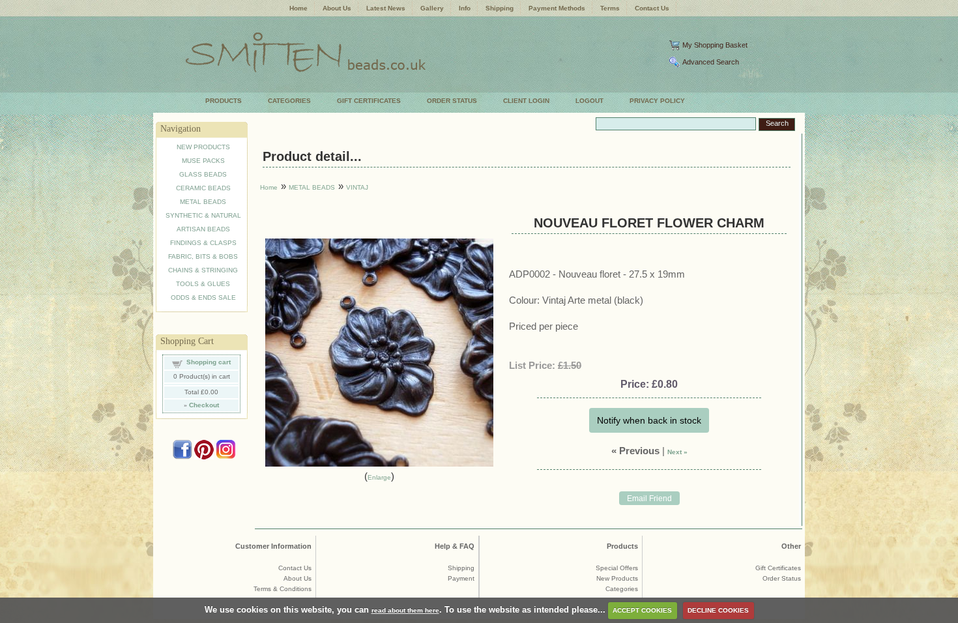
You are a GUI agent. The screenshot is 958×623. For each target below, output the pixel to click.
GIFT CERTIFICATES (369, 100)
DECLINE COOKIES (718, 610)
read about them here (405, 610)
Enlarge (379, 477)
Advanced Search (710, 62)
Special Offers (617, 568)
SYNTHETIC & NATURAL (203, 215)
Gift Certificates (778, 568)
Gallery (432, 8)
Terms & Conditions (283, 588)
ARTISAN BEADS (203, 229)
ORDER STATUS (452, 100)
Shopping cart (208, 362)
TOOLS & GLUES (203, 283)
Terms (610, 8)
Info (465, 8)
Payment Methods (557, 8)
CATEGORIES (289, 100)
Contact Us (652, 8)
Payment (461, 578)
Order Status (781, 578)
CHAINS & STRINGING (203, 270)
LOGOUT (589, 100)
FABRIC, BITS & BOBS (203, 256)
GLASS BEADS (203, 174)
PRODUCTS (223, 100)
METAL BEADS (203, 201)
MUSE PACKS (203, 160)
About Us (337, 8)
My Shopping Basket (715, 45)
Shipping (500, 8)
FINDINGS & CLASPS (203, 242)
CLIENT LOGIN (526, 100)
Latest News (385, 8)
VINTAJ (357, 187)
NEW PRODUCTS (203, 147)
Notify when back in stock (649, 420)
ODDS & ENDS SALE (203, 297)
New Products (617, 578)
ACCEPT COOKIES (642, 610)
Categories (621, 588)
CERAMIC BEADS (203, 188)
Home (298, 8)
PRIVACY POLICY (657, 100)
